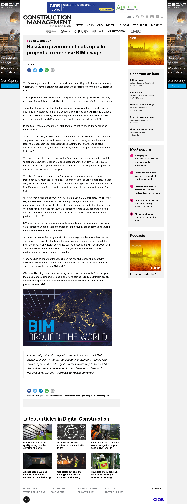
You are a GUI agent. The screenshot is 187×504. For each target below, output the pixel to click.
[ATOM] (58, 499)
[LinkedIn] (157, 16)
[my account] (137, 16)
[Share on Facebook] (29, 70)
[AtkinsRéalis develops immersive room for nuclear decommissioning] (37, 461)
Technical (140, 25)
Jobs (90, 25)
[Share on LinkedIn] (41, 70)
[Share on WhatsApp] (47, 70)
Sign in (130, 17)
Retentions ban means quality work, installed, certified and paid (145, 175)
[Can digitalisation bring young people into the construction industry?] (71, 461)
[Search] (162, 16)
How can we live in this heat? (143, 274)
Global (125, 25)
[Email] (142, 16)
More (155, 25)
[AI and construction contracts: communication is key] (71, 432)
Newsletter (30, 489)
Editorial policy (114, 492)
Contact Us (57, 492)
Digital (111, 25)
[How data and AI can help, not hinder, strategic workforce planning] (105, 461)
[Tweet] (35, 70)
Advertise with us (88, 489)
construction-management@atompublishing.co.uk (86, 396)
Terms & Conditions (34, 492)
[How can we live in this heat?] (145, 255)
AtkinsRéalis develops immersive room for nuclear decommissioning (147, 189)
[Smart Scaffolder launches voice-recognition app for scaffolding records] (105, 432)
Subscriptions (59, 489)
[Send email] (53, 70)
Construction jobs (144, 74)
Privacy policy (86, 492)
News (79, 25)
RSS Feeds (110, 489)
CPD (100, 25)
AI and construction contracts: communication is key (147, 217)
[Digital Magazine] (147, 16)
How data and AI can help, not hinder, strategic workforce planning (147, 203)
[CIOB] (129, 499)
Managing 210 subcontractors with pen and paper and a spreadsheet (146, 160)
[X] (152, 16)
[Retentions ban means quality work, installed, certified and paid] (37, 432)
